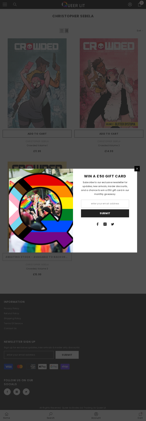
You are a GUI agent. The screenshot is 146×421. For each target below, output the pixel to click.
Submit (105, 213)
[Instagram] (105, 224)
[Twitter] (112, 224)
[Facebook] (97, 224)
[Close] (137, 168)
